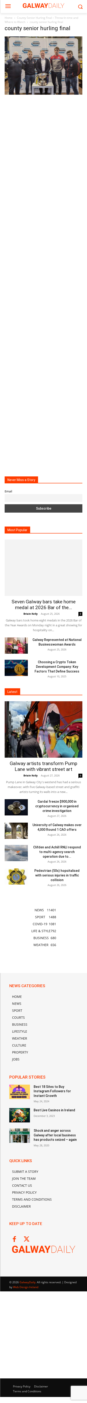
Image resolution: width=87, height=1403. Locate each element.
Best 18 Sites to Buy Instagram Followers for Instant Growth (52, 1091)
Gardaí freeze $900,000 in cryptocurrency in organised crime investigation (57, 806)
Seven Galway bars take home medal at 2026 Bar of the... (44, 604)
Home (9, 18)
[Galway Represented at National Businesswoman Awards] (16, 645)
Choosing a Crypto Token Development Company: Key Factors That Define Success (57, 666)
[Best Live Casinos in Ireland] (19, 1115)
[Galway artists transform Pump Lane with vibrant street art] (43, 729)
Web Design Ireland (25, 1287)
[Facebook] (14, 1240)
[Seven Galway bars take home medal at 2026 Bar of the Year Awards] (43, 568)
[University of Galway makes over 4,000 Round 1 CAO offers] (16, 831)
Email (8, 491)
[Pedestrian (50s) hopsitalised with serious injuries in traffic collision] (16, 876)
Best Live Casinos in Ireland (54, 1110)
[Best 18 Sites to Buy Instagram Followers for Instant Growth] (19, 1092)
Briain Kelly (30, 613)
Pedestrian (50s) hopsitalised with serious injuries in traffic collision (57, 875)
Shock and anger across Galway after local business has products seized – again (55, 1135)
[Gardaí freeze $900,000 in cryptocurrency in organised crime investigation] (16, 807)
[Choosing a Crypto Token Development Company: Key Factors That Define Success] (16, 668)
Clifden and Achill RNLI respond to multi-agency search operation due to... (57, 851)
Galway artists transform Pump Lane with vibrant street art (43, 766)
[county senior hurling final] (43, 93)
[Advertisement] (43, 282)
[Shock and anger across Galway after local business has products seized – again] (19, 1135)
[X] (27, 1240)
